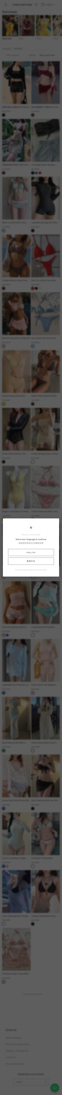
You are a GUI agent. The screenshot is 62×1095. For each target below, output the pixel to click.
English (31, 552)
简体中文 (31, 561)
